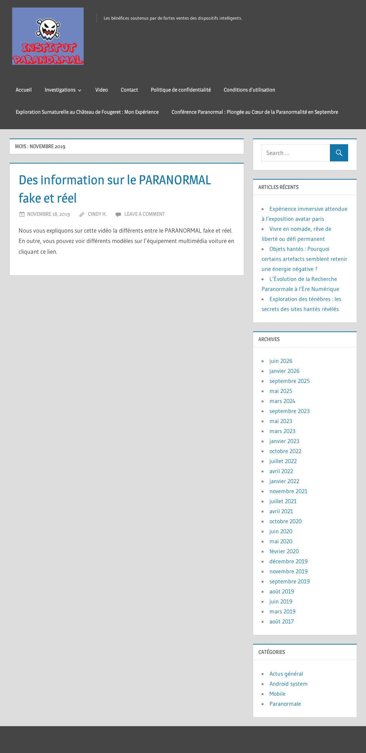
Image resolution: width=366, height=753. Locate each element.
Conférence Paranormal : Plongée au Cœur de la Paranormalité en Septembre (255, 111)
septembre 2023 (289, 410)
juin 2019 (280, 601)
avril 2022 (281, 471)
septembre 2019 (289, 581)
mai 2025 (280, 390)
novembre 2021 (288, 491)
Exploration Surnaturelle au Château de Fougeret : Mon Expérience (87, 111)
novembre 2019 (288, 571)
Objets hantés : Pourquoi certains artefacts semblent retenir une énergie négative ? (304, 258)
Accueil (24, 89)
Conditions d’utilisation (249, 89)
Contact (129, 89)
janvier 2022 (284, 481)
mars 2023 (282, 430)
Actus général (286, 673)
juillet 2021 (283, 501)
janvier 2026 (284, 370)
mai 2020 (280, 541)
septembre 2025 (289, 380)
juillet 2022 (283, 461)
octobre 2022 (285, 451)
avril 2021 (281, 511)
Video (101, 89)
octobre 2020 (285, 521)
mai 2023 (280, 420)
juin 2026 (280, 360)
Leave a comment (144, 213)
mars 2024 (282, 400)
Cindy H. (97, 213)
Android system (288, 683)
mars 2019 (282, 611)
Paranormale (285, 703)
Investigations (60, 89)
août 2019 (281, 591)
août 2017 (281, 621)
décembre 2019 (288, 561)
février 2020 (284, 551)
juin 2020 (280, 531)
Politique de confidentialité (181, 89)
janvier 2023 (284, 440)
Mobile (277, 693)
